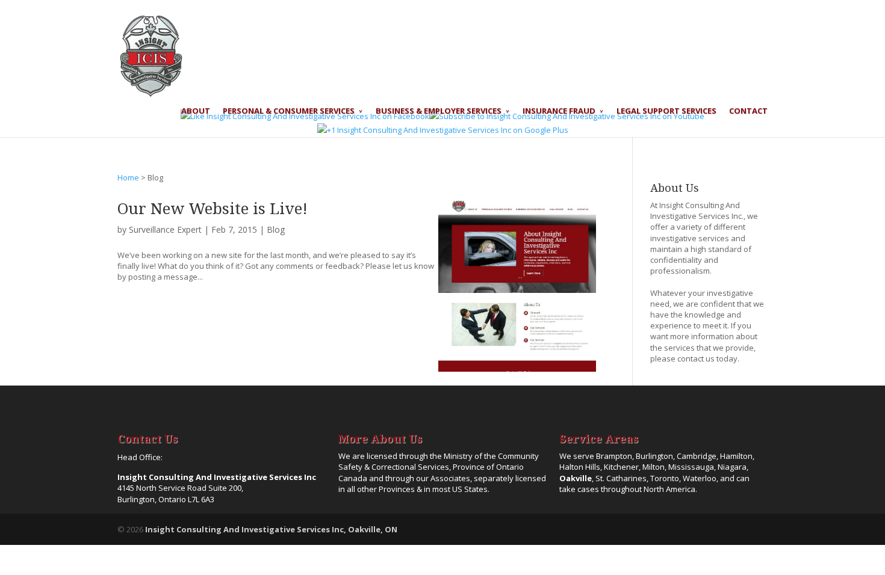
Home (128, 177)
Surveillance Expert (165, 229)
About (195, 111)
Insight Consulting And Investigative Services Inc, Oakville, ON (271, 529)
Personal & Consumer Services (289, 111)
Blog (276, 229)
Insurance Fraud (559, 111)
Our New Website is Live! (212, 209)
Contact (748, 111)
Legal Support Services (666, 111)
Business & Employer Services (439, 111)
